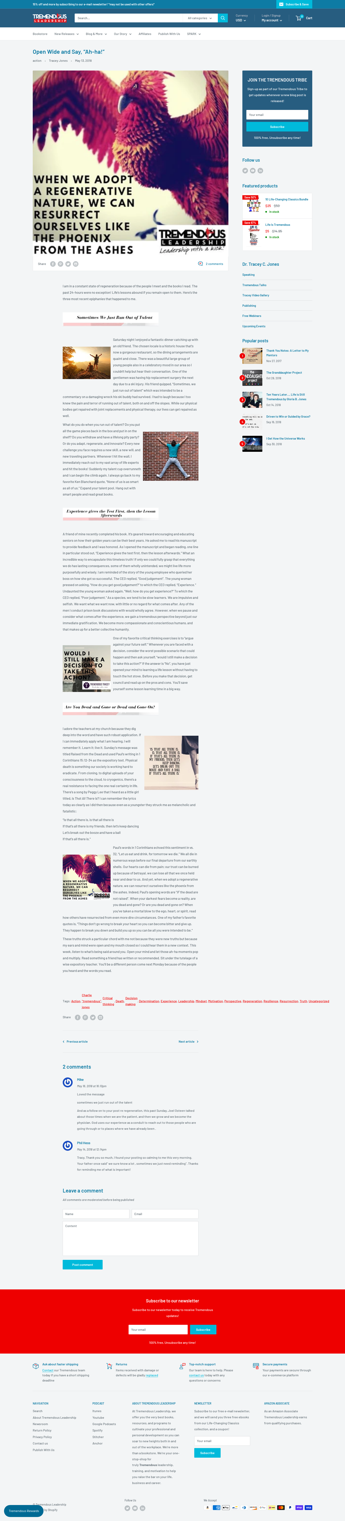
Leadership (186, 1001)
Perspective (232, 1001)
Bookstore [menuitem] (40, 34)
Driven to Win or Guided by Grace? (288, 416)
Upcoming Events (253, 326)
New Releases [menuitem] (64, 34)
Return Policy (42, 1430)
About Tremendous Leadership (54, 1417)
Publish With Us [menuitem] (169, 34)
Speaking (248, 274)
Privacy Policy (42, 1437)
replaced (152, 1375)
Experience (169, 1001)
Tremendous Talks (254, 285)
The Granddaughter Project (284, 372)
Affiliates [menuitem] (145, 34)
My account (270, 20)
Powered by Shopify (45, 1510)
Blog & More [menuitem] (94, 34)
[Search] (223, 18)
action (37, 60)
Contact (48, 1370)
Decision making (131, 1001)
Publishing (249, 305)
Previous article (77, 1041)
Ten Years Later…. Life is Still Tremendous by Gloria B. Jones (286, 397)
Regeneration (252, 1001)
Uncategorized (319, 1001)
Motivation (215, 1001)
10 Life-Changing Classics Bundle (286, 199)
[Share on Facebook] (53, 264)
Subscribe (277, 126)
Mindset (201, 1001)
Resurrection (289, 1001)
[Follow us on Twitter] (245, 170)
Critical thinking (108, 1001)
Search (38, 1411)
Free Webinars (251, 316)
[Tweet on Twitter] (68, 264)
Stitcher (98, 1437)
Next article (186, 1041)
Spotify (97, 1430)
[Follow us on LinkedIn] (260, 170)
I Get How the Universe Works (285, 438)
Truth (303, 1001)
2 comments (214, 264)
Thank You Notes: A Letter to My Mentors (287, 353)
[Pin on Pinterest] (60, 264)
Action (75, 1001)
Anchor (97, 1443)
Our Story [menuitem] (120, 34)
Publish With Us (44, 1450)
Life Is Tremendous (277, 224)
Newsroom (40, 1424)
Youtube (98, 1417)
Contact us (40, 1443)
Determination (149, 1001)
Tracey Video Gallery (255, 295)
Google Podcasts (104, 1424)
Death (120, 1001)
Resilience (271, 1001)
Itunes (96, 1411)
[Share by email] (75, 264)
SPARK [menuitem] (191, 34)
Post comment (82, 1264)
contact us (196, 1375)
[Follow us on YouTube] (253, 170)
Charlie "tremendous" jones (91, 1001)
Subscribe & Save (297, 4)
